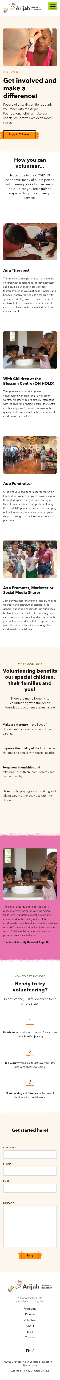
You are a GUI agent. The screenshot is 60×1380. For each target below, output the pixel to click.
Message (8, 1203)
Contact (30, 1337)
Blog (30, 1331)
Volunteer (30, 1320)
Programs (30, 1308)
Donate (30, 1314)
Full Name (9, 1147)
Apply (30, 1255)
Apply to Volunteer (19, 134)
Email (6, 1181)
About (30, 1326)
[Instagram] (32, 1350)
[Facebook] (28, 1350)
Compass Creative (40, 1370)
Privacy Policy (30, 1365)
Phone (7, 1164)
